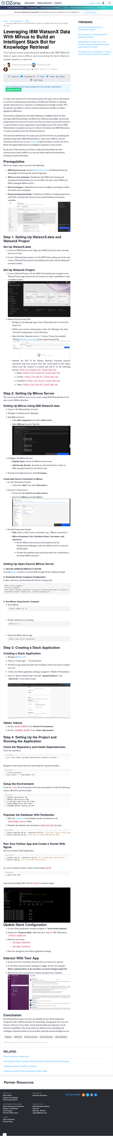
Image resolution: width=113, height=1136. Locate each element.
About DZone (7, 1095)
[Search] (109, 2)
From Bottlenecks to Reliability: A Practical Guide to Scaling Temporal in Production (94, 53)
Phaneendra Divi (44, 64)
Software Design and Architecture (50, 8)
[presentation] (38, 758)
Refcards (30, 3)
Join (99, 2)
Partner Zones (101, 8)
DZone (5, 21)
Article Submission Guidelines (13, 1106)
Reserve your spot (90, 12)
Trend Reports (44, 3)
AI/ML (27, 21)
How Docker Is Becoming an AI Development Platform (90, 28)
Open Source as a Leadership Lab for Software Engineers (92, 35)
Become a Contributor (10, 1108)
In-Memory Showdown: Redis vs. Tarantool (20, 1066)
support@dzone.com (40, 1113)
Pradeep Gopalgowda (21, 64)
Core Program (8, 1111)
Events (58, 3)
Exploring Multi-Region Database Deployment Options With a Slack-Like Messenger (36, 1061)
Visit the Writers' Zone (10, 1113)
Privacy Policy (8, 1121)
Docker (14, 572)
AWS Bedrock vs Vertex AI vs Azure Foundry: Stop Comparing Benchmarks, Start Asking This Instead (93, 44)
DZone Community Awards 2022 (16, 1056)
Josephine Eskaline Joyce (20, 69)
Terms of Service (8, 1119)
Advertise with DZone (40, 1095)
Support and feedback (10, 1098)
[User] (103, 3)
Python (34, 142)
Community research (10, 1100)
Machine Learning (28, 339)
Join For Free (13, 89)
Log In (92, 2)
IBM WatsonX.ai (41, 170)
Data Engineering (32, 8)
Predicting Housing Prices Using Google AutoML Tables (25, 1071)
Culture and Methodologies (15, 8)
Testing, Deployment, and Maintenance (82, 8)
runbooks (19, 818)
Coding (65, 8)
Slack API (22, 657)
